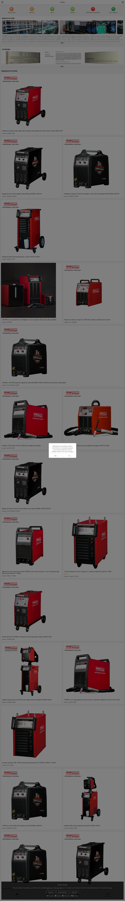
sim (69, 456)
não (55, 456)
